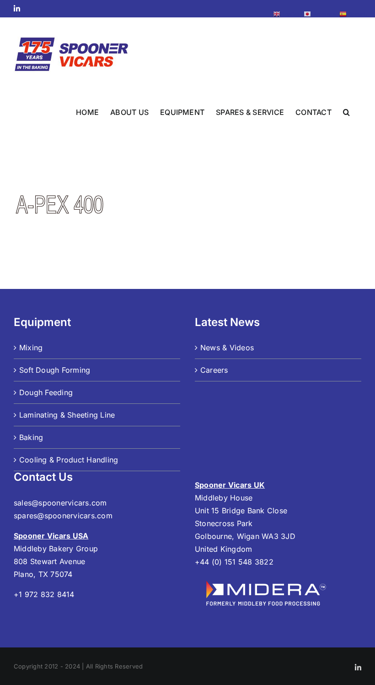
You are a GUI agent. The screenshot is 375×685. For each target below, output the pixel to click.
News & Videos (227, 347)
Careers (214, 370)
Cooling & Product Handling (68, 459)
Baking (31, 437)
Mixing (31, 347)
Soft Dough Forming (54, 370)
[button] (346, 111)
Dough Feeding (46, 392)
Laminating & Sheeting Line (67, 414)
